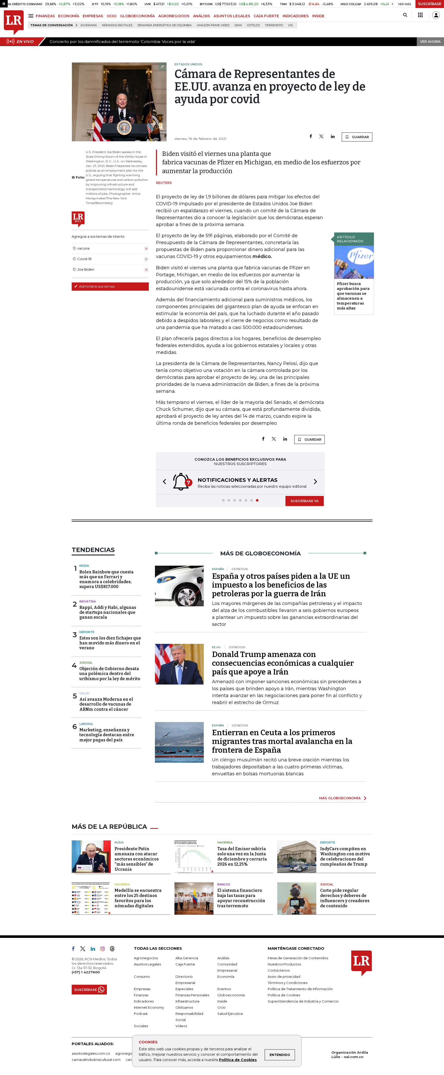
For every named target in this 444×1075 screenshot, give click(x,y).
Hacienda (225, 842)
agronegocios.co (129, 1053)
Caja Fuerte (185, 964)
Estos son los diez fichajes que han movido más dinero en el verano (110, 643)
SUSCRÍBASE (429, 4)
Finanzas (141, 995)
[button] (163, 482)
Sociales (141, 1026)
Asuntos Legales (147, 964)
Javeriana (88, 25)
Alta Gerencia (186, 958)
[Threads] (114, 950)
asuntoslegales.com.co (91, 1053)
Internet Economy (149, 1007)
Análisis (223, 958)
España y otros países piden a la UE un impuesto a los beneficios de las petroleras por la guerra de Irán (281, 585)
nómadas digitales (117, 25)
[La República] (14, 22)
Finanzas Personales (192, 995)
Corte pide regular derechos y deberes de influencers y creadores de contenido (344, 898)
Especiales (184, 989)
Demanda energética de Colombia (164, 25)
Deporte (86, 632)
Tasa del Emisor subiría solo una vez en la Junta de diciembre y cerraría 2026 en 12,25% (242, 856)
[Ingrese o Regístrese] (436, 15)
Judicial (85, 662)
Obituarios (184, 1007)
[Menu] (32, 15)
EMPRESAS (93, 16)
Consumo (142, 976)
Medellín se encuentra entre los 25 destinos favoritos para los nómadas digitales (138, 898)
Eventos (224, 989)
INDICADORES (296, 16)
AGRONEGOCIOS (173, 16)
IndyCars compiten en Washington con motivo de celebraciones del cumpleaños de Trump (345, 856)
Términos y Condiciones (287, 983)
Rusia (119, 842)
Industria (87, 601)
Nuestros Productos (284, 964)
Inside (222, 1001)
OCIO (111, 16)
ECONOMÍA (68, 16)
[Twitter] (321, 136)
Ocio (221, 1007)
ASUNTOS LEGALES (232, 16)
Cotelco (253, 25)
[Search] (405, 15)
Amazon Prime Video (213, 25)
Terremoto (274, 25)
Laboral (86, 724)
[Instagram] (104, 950)
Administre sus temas (96, 286)
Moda (84, 565)
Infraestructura (187, 1001)
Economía (225, 976)
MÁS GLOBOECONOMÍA (340, 798)
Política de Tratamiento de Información (300, 989)
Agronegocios (146, 958)
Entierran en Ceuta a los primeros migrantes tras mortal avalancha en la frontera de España (282, 741)
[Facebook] (311, 136)
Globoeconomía (231, 995)
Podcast (141, 1013)
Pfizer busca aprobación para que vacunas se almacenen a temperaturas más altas (353, 295)
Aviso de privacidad (284, 976)
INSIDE (318, 16)
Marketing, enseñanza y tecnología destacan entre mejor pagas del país (106, 734)
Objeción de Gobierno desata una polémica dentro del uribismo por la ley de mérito (109, 673)
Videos (181, 1026)
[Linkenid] (95, 950)
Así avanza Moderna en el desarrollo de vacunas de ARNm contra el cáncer (106, 704)
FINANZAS (45, 16)
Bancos (223, 884)
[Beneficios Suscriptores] (420, 15)
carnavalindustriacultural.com (96, 1060)
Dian (238, 25)
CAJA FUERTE (266, 16)
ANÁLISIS (201, 16)
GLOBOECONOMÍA (137, 16)
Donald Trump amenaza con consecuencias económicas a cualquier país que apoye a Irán (283, 663)
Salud (84, 693)
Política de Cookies (238, 1060)
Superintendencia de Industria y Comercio (303, 1001)
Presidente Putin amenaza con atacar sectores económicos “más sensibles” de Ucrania (137, 859)
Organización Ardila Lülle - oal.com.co (349, 1054)
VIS (290, 25)
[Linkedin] (333, 136)
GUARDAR (360, 137)
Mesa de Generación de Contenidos (298, 958)
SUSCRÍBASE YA (305, 501)
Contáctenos (279, 970)
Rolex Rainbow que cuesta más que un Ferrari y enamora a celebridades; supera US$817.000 (106, 579)
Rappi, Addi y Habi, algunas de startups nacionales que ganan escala (107, 612)
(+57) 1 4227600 (86, 972)
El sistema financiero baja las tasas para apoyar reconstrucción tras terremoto (241, 898)
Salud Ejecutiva (230, 1013)
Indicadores (144, 1001)
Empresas (142, 989)
